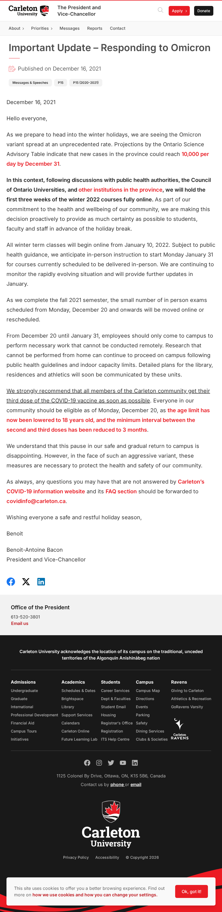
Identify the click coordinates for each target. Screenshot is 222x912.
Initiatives (20, 739)
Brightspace (72, 698)
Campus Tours (24, 731)
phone (117, 784)
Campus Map (148, 690)
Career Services (115, 690)
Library (67, 706)
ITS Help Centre (115, 739)
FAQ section (121, 491)
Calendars (70, 723)
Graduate (19, 698)
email (135, 784)
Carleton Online (75, 731)
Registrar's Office (117, 723)
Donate (203, 10)
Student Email (113, 706)
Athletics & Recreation (191, 698)
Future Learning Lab (79, 739)
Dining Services (150, 731)
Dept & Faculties (116, 698)
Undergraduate (24, 690)
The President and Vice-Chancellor (79, 11)
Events (142, 706)
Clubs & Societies (152, 739)
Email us (19, 623)
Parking (143, 715)
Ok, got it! (191, 891)
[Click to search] (160, 11)
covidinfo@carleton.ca (36, 501)
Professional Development (34, 715)
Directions (145, 698)
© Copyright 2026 (142, 857)
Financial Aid (22, 723)
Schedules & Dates (78, 690)
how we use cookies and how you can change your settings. (95, 894)
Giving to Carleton (187, 690)
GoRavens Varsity (187, 706)
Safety (142, 723)
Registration (112, 731)
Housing (108, 715)
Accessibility (107, 857)
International (22, 706)
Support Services (77, 715)
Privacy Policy (76, 857)
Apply (177, 10)
